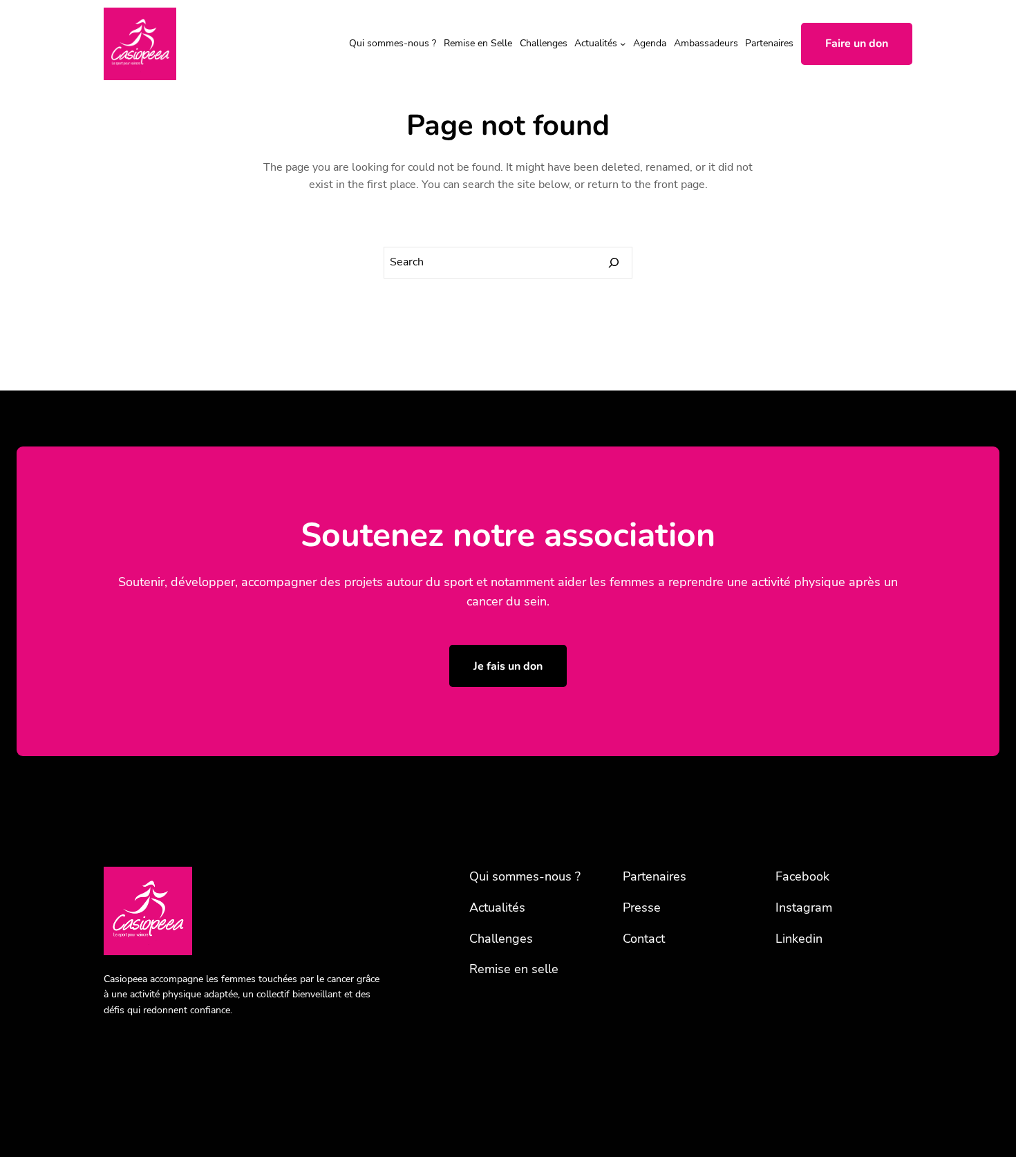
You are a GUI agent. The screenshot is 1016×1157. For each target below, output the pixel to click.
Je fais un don (508, 666)
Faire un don (856, 43)
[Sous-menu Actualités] (622, 43)
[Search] (614, 262)
